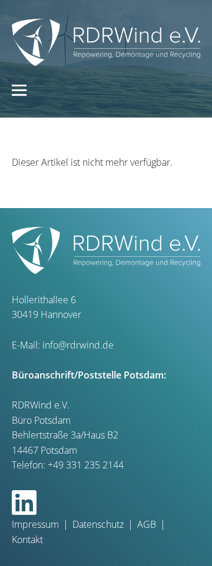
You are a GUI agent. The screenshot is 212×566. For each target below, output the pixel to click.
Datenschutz (98, 524)
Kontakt (27, 539)
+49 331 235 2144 (86, 464)
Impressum (35, 524)
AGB (146, 524)
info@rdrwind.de (78, 345)
